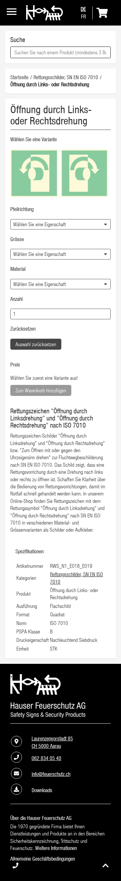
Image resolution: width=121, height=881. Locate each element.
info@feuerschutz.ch (51, 774)
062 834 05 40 (46, 758)
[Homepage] (44, 18)
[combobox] (60, 52)
